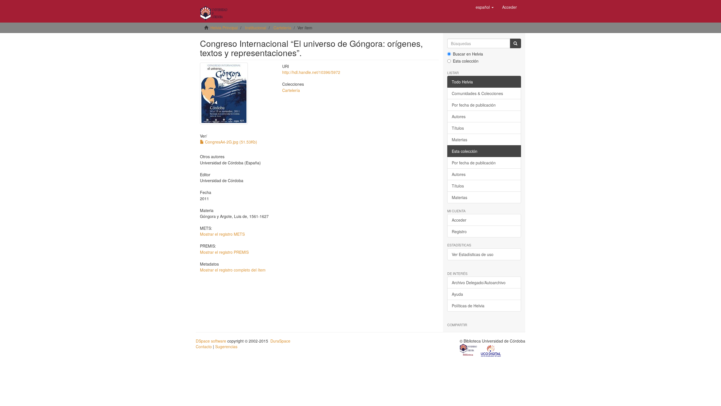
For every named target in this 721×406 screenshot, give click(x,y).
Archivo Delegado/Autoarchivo (479, 282)
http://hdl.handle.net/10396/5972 (311, 72)
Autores (459, 116)
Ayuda (457, 294)
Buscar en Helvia (468, 54)
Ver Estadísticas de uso (472, 254)
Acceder (459, 220)
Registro (459, 231)
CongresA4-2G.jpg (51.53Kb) (230, 142)
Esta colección (466, 61)
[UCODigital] (491, 350)
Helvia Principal (224, 27)
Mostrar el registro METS (222, 234)
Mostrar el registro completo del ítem (233, 270)
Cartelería (282, 27)
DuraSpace (280, 341)
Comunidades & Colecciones (477, 93)
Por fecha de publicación (474, 105)
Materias (459, 139)
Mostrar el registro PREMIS (224, 252)
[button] (484, 7)
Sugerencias (226, 346)
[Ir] (515, 43)
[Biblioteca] (469, 350)
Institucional (255, 27)
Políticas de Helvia (468, 305)
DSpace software (211, 341)
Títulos (458, 128)
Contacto (204, 346)
